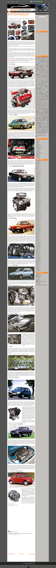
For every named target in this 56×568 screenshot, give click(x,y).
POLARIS (39, 100)
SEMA (47, 123)
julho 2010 (37, 234)
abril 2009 (37, 252)
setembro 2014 (38, 176)
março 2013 (37, 197)
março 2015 (37, 169)
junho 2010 (37, 235)
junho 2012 (37, 207)
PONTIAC (42, 100)
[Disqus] (21, 519)
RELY (47, 103)
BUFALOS (47, 64)
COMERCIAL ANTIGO (42, 68)
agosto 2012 (37, 205)
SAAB (37, 107)
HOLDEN (44, 81)
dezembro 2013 (38, 186)
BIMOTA (37, 63)
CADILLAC (42, 65)
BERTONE (47, 62)
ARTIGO (37, 60)
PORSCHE (37, 101)
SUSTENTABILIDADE (42, 126)
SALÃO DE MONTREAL (39, 116)
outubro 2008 (37, 259)
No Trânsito (37, 155)
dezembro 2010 (38, 228)
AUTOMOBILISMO (38, 61)
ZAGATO (39, 133)
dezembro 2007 (38, 270)
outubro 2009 (37, 245)
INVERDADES (37, 84)
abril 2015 (37, 168)
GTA (47, 78)
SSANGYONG (39, 125)
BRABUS (47, 63)
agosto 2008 (37, 261)
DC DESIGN (39, 71)
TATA (38, 127)
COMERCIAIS (37, 68)
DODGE (46, 72)
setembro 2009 (38, 246)
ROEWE (45, 105)
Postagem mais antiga (32, 553)
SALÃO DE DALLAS (42, 110)
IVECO (47, 84)
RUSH (46, 106)
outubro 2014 (37, 175)
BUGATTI (37, 65)
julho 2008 (37, 262)
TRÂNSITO (37, 130)
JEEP (40, 85)
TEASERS (40, 127)
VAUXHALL (47, 130)
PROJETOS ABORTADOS (42, 101)
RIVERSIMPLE (42, 105)
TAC (47, 126)
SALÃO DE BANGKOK (41, 107)
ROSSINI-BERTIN (40, 106)
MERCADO (46, 92)
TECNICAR (43, 127)
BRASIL (38, 64)
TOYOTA (44, 129)
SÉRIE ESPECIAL (39, 124)
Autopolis (37, 143)
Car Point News (38, 147)
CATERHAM (37, 66)
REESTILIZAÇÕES (44, 103)
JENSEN (42, 85)
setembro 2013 (38, 190)
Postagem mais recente (11, 553)
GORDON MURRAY (41, 78)
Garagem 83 (38, 151)
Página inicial (21, 553)
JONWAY (47, 85)
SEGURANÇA (43, 123)
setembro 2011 (38, 218)
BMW (39, 63)
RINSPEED (39, 105)
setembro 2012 (38, 204)
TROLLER (43, 130)
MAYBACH (47, 91)
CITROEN (37, 67)
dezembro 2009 (38, 242)
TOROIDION (47, 128)
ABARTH (39, 57)
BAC (47, 61)
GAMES (44, 77)
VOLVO (45, 131)
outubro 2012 (37, 203)
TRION (41, 130)
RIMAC (37, 105)
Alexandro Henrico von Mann (41, 281)
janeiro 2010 (37, 241)
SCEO (44, 122)
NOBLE (37, 96)
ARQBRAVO (44, 59)
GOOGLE (38, 78)
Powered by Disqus (38, 283)
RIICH (47, 104)
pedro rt (38, 279)
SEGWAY (46, 123)
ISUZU (40, 84)
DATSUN (37, 71)
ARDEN (39, 59)
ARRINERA (47, 59)
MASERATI (40, 91)
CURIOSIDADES (44, 69)
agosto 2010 (37, 233)
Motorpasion (38, 154)
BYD (40, 65)
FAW (41, 75)
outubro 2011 (37, 217)
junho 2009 (37, 249)
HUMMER (39, 82)
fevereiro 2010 (38, 240)
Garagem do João (38, 152)
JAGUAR (38, 85)
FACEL (40, 75)
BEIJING (41, 62)
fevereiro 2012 (38, 212)
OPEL (36, 98)
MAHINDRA (37, 91)
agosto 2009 (37, 247)
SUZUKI (46, 126)
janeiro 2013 (37, 199)
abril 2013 (37, 196)
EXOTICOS (46, 74)
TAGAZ (36, 127)
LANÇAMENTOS (21, 11)
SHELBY (44, 124)
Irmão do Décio (38, 153)
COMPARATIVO (46, 68)
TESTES (39, 128)
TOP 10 (41, 128)
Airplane (38, 277)
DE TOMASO (42, 71)
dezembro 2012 (38, 200)
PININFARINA (46, 99)
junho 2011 (37, 221)
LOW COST (39, 90)
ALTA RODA (30, 11)
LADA (42, 86)
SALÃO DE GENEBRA (44, 112)
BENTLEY (44, 62)
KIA (42, 86)
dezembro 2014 (38, 172)
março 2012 (37, 211)
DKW (44, 72)
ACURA (43, 57)
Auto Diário (37, 142)
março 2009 (37, 253)
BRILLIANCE (42, 64)
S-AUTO (47, 106)
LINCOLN (43, 89)
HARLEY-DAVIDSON (46, 79)
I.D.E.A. (47, 82)
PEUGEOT (42, 99)
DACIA (47, 69)
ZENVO (41, 133)
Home (9, 11)
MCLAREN (42, 92)
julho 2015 (37, 164)
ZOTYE (43, 133)
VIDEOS (16, 11)
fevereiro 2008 (38, 268)
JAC (36, 85)
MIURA (45, 94)
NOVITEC (37, 97)
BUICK (39, 65)
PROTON (47, 101)
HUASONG (37, 82)
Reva (46, 104)
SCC (43, 122)
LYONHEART (42, 90)
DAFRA (39, 70)
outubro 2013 (37, 189)
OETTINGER (43, 97)
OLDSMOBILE (46, 97)
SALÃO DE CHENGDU (42, 109)
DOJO (47, 72)
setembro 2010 (38, 232)
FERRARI (43, 75)
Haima (40, 79)
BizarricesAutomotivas (39, 146)
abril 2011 (37, 224)
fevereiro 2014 (38, 184)
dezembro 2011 (38, 214)
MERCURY (46, 93)
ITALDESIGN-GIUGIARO (44, 84)
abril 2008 (37, 266)
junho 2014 (37, 179)
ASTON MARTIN (42, 60)
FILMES (47, 75)
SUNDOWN (37, 126)
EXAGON (43, 74)
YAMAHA (46, 132)
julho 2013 (37, 192)
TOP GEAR (44, 128)
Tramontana (47, 129)
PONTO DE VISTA (45, 100)
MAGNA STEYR (46, 90)
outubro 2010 (37, 231)
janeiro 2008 (37, 269)
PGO (44, 99)
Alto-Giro (37, 141)
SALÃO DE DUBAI (42, 111)
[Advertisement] (24, 559)
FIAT (45, 75)
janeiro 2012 (37, 213)
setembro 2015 (38, 162)
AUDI (47, 60)
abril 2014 (37, 182)
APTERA (37, 59)
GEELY (46, 77)
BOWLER (45, 63)
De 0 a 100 (37, 150)
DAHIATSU (41, 70)
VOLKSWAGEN (41, 131)
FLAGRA (45, 76)
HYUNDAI (45, 82)
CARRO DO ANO (46, 65)
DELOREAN (45, 71)
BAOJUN (39, 62)
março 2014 (37, 183)
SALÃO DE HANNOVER (45, 113)
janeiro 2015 (37, 171)
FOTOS (41, 77)
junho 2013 (37, 193)
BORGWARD (42, 63)
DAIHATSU (44, 70)
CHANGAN (44, 66)
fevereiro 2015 (38, 170)
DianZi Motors (37, 72)
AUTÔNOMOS (42, 61)
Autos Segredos (38, 144)
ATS (46, 60)
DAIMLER (47, 70)
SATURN (41, 122)
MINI (36, 94)
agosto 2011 (37, 219)
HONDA (47, 81)
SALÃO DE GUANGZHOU (39, 113)
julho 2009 (37, 248)
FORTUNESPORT (38, 77)
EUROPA (37, 74)
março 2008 (37, 267)
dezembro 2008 (38, 256)
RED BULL (40, 103)
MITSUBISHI (42, 94)
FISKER (43, 76)
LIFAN (39, 89)
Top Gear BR (38, 157)
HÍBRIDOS (43, 80)
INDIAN (39, 83)
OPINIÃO (38, 98)
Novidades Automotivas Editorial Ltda (30, 563)
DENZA (47, 71)
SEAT (47, 122)
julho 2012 (37, 206)
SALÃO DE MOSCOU (45, 116)
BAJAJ (37, 62)
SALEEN (37, 122)
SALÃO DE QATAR (40, 119)
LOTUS (37, 90)
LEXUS (37, 89)
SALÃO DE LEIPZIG (43, 114)
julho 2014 (37, 178)
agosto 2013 (37, 191)
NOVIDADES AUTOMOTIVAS (44, 96)
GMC (36, 78)
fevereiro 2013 (38, 198)
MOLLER (47, 94)
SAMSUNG (39, 122)
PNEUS (37, 100)
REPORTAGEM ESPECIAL (42, 104)
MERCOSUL (43, 93)
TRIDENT (39, 130)
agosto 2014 (37, 177)
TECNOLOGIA (46, 127)
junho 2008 (37, 263)
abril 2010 (37, 238)
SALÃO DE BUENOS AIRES (43, 108)
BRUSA (45, 64)
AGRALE (46, 57)
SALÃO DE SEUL (40, 120)
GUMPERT (37, 79)
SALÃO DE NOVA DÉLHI (39, 117)
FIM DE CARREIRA (39, 76)
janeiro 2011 (37, 227)
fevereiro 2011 (38, 226)
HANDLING (42, 79)
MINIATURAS (39, 94)
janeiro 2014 (37, 185)
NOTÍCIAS (39, 96)
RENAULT (37, 104)
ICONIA (37, 83)
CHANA (42, 66)
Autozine (37, 145)
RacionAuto (37, 156)
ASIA (39, 60)
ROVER (44, 106)
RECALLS (37, 103)
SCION (46, 122)
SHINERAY (47, 124)
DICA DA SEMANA (41, 72)
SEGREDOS (12, 11)
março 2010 (37, 239)
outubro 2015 (37, 161)
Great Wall (45, 78)
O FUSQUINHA (40, 97)
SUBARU (47, 125)
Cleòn (12, 237)
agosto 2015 (37, 163)
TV (45, 130)
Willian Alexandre (39, 275)
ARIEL (41, 59)
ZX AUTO (45, 133)
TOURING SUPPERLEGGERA (39, 129)
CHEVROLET (42, 66)
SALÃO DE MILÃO (46, 115)
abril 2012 (37, 210)
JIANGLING (45, 85)
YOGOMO (37, 133)
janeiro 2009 (37, 255)
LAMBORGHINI (46, 86)
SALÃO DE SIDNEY (45, 120)
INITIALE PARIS (46, 83)
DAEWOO (37, 70)
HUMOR (42, 82)
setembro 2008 (38, 260)
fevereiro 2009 (38, 254)
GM (47, 77)
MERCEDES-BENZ (39, 93)
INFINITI (42, 83)
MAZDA (38, 92)
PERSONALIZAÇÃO (38, 99)
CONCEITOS (25, 11)
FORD (47, 76)
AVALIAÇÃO (45, 61)
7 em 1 (37, 57)
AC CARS (41, 57)
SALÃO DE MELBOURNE (41, 115)
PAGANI (41, 98)
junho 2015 (37, 165)
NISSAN (47, 95)
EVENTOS (40, 74)
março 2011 (37, 225)
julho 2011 (37, 220)
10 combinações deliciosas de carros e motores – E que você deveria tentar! (19, 14)
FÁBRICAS (37, 75)
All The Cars (38, 140)
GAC (42, 77)
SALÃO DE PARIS (42, 118)
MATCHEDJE (44, 91)
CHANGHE (47, 66)
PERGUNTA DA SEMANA (45, 98)
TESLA (37, 128)
